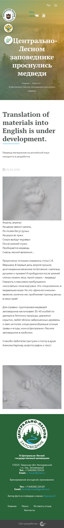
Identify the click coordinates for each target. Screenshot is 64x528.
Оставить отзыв (42, 506)
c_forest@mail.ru (36, 472)
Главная (12, 506)
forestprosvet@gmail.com (36, 489)
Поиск (25, 506)
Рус (49, 5)
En (55, 5)
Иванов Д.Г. (50, 495)
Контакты (29, 510)
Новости (36, 83)
